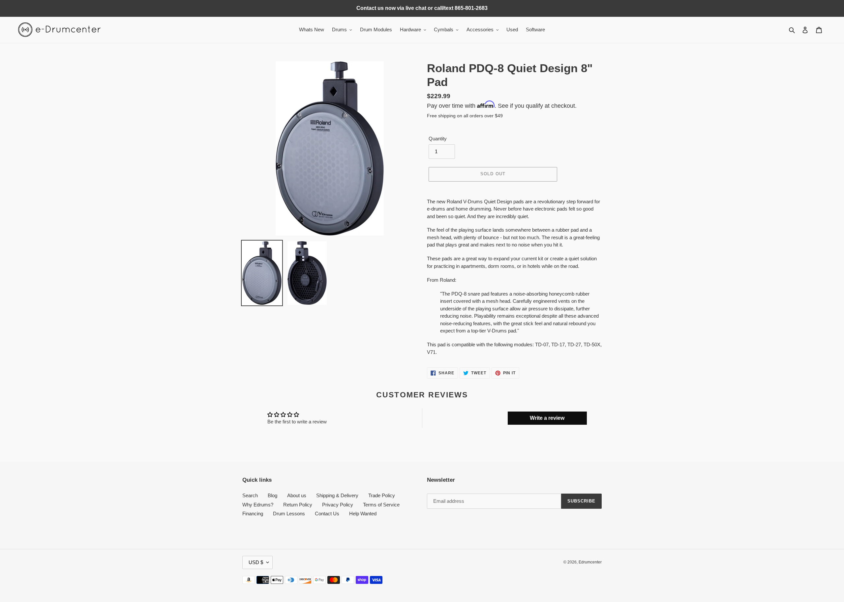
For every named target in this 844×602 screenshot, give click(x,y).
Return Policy (297, 504)
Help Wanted (363, 513)
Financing (252, 513)
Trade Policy (381, 495)
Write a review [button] (547, 418)
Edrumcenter (590, 562)
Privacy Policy (337, 504)
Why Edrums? (257, 504)
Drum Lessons (289, 513)
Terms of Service (381, 504)
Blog (272, 495)
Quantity (438, 138)
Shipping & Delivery (337, 495)
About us (296, 495)
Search (250, 495)
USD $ (256, 562)
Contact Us (327, 513)
